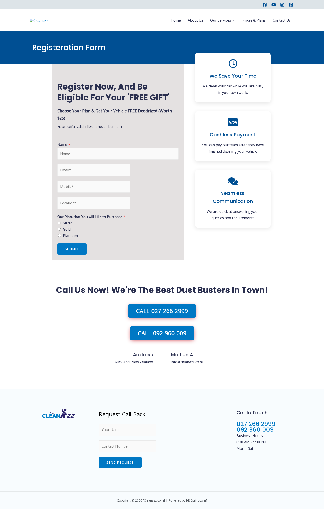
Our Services (220, 20)
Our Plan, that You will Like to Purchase (91, 216)
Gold (67, 229)
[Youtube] (273, 5)
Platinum (70, 235)
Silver (67, 223)
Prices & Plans (254, 20)
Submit (72, 249)
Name (63, 144)
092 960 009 (255, 430)
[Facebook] (265, 5)
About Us (195, 20)
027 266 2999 (256, 424)
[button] (162, 311)
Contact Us (282, 20)
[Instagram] (282, 5)
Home (176, 20)
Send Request (120, 462)
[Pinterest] (291, 5)
